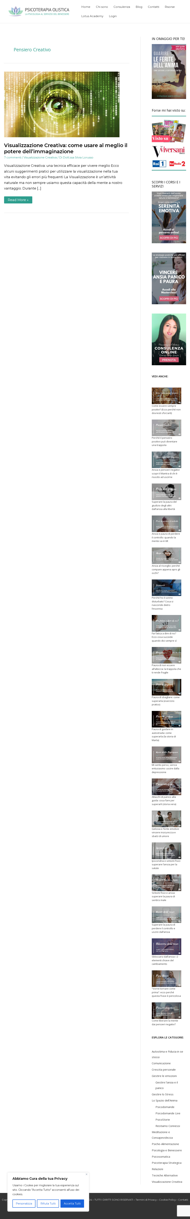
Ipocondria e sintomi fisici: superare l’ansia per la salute (166, 864)
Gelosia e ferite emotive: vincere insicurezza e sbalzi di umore (165, 832)
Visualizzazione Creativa (40, 157)
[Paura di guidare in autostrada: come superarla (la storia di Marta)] (166, 719)
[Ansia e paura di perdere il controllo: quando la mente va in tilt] (166, 523)
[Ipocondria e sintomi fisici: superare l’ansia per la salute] (166, 850)
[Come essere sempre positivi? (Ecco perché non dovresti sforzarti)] (166, 396)
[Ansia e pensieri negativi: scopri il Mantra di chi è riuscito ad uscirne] (166, 460)
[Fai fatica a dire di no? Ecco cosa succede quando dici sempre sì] (166, 623)
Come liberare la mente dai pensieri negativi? (165, 1022)
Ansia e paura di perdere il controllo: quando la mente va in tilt (166, 537)
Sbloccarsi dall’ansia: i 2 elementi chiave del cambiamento (165, 960)
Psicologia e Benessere (167, 1150)
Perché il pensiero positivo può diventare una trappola (164, 441)
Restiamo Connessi (167, 1126)
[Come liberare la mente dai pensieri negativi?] (166, 1010)
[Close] (86, 1174)
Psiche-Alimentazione (165, 1144)
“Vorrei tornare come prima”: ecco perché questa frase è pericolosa (166, 992)
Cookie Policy (167, 1199)
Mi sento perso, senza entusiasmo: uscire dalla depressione (165, 768)
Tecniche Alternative (165, 1175)
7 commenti (12, 157)
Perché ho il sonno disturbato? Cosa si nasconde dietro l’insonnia (162, 603)
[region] (48, 1192)
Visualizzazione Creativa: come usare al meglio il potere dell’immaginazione (65, 148)
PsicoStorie (162, 1119)
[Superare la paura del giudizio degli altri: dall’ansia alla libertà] (166, 492)
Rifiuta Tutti (48, 1203)
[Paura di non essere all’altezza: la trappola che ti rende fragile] (166, 655)
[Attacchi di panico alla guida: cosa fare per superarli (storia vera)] (166, 786)
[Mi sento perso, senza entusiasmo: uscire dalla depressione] (166, 754)
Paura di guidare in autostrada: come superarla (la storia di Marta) (164, 734)
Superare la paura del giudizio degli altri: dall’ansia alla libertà (164, 505)
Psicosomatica (161, 1156)
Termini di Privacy (146, 1199)
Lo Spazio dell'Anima (164, 1100)
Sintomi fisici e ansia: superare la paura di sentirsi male (163, 896)
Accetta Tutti (72, 1203)
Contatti (183, 1199)
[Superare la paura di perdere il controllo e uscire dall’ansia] (166, 914)
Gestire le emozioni (164, 1076)
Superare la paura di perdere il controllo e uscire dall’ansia (163, 928)
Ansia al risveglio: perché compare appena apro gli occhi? (166, 569)
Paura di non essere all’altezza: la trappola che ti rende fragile (166, 669)
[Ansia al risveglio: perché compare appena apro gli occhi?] (166, 555)
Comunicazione (161, 1063)
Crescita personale (164, 1069)
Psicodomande (164, 1107)
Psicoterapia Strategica (166, 1163)
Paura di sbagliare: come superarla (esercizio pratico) (166, 701)
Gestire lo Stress (162, 1094)
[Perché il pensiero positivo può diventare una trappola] (166, 428)
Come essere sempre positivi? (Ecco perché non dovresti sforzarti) (166, 409)
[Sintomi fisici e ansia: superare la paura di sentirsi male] (166, 882)
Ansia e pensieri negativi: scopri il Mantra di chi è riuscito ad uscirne (166, 473)
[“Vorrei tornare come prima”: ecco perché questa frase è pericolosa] (166, 978)
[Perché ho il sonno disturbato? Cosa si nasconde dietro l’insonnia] (166, 587)
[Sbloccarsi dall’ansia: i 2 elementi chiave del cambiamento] (166, 946)
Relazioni (157, 1169)
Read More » (20, 199)
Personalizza (24, 1203)
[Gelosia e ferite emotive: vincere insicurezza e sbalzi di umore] (166, 818)
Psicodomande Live (167, 1113)
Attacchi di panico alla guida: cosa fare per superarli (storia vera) (164, 800)
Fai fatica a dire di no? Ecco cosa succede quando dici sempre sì (164, 637)
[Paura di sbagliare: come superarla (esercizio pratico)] (166, 687)
